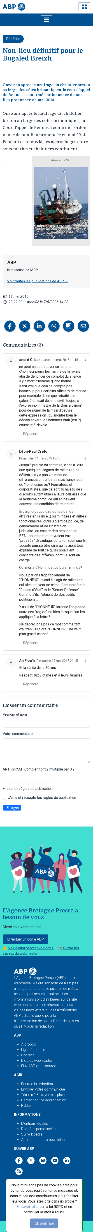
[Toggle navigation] (84, 6)
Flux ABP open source (38, 1066)
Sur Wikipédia (31, 1134)
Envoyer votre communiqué (43, 1089)
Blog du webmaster (36, 1060)
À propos (28, 1044)
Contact (27, 1055)
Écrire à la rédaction (37, 1084)
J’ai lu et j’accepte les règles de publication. (42, 797)
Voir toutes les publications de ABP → (37, 281)
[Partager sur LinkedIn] (39, 326)
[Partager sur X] (24, 326)
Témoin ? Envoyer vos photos (44, 1095)
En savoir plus (27, 1207)
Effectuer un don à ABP (25, 939)
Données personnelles (38, 1129)
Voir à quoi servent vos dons (31, 948)
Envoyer (13, 808)
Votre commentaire (18, 734)
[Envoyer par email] (83, 326)
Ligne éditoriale (33, 1050)
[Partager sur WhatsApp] (54, 326)
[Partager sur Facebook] (10, 326)
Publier (26, 1105)
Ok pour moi (44, 1223)
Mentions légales (34, 1123)
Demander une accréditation (43, 1100)
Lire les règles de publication (30, 788)
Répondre (30, 434)
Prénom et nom (15, 714)
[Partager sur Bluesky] (68, 326)
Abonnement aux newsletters (44, 1140)
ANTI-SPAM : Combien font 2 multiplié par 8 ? (38, 769)
